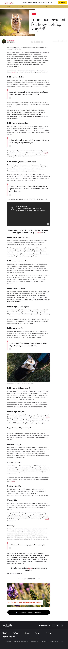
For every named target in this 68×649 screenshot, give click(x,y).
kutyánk (45, 153)
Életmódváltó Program (9, 6)
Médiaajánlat (54, 641)
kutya (60, 41)
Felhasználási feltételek (21, 641)
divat (23, 6)
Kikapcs (35, 2)
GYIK (62, 641)
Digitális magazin (8, 636)
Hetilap (45, 2)
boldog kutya (54, 41)
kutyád (38, 232)
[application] (28, 595)
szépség (17, 6)
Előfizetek (62, 2)
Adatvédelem (35, 641)
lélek (35, 6)
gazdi (65, 41)
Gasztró (40, 2)
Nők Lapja (9, 3)
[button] (51, 2)
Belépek (59, 6)
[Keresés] (46, 7)
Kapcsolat (44, 641)
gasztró (40, 6)
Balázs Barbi (10, 40)
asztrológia (29, 6)
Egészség (30, 2)
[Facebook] (49, 7)
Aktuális (25, 2)
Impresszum (8, 641)
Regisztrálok (64, 6)
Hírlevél (53, 6)
